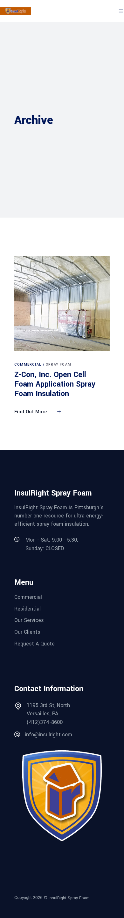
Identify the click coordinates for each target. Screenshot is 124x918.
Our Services (29, 620)
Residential (27, 608)
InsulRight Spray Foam (69, 898)
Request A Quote (34, 643)
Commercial (27, 364)
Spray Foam (58, 364)
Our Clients (27, 632)
